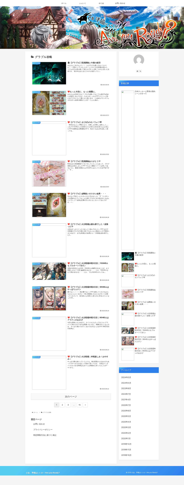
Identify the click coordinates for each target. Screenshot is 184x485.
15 (80, 405)
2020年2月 (126, 433)
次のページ (71, 396)
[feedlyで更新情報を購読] (137, 71)
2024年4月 (126, 383)
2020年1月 (126, 438)
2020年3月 (126, 427)
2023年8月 (126, 388)
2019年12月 (126, 444)
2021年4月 (126, 399)
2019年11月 (126, 450)
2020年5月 (126, 416)
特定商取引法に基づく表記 (44, 435)
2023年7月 (126, 394)
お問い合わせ (39, 424)
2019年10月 (126, 455)
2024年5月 (126, 377)
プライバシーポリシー (42, 429)
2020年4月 (126, 422)
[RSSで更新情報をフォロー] (140, 71)
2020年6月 (126, 411)
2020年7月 (126, 405)
